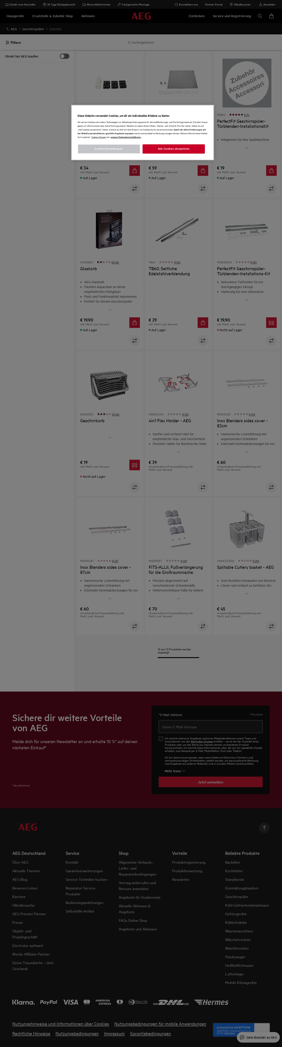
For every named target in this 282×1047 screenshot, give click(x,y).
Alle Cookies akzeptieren (174, 148)
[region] (142, 132)
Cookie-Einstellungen (108, 148)
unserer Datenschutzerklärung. (126, 137)
